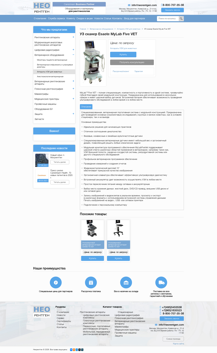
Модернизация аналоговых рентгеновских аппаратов (48, 43)
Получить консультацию (132, 62)
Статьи (107, 18)
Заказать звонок (172, 10)
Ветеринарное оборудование (49, 55)
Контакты (117, 18)
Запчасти (39, 119)
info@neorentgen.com (144, 5)
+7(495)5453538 (171, 307)
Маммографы (41, 94)
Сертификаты (64, 321)
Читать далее (60, 162)
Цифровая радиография (47, 50)
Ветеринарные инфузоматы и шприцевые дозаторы (55, 66)
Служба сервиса (56, 18)
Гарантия (139, 71)
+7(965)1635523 (171, 310)
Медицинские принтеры (47, 99)
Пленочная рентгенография (49, 89)
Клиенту (71, 18)
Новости (98, 18)
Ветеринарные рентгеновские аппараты (50, 82)
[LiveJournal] (82, 349)
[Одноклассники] (74, 349)
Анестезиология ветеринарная (50, 76)
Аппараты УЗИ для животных (49, 72)
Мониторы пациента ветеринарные (52, 60)
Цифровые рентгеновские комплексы (96, 316)
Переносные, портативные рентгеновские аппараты (96, 327)
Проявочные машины (45, 104)
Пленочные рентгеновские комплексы (96, 321)
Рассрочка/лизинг (121, 71)
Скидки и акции (84, 18)
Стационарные (125, 312)
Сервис (60, 318)
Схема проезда (173, 339)
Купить (123, 54)
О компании (40, 18)
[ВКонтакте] (71, 349)
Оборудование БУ (44, 109)
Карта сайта (178, 344)
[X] (79, 349)
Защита (38, 114)
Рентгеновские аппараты (47, 37)
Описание (86, 106)
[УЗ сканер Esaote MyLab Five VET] (93, 85)
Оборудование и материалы (79, 7)
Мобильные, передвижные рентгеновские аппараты (96, 333)
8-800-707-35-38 (173, 5)
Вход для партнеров (134, 18)
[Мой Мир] (77, 349)
